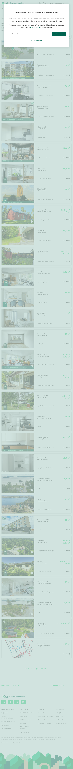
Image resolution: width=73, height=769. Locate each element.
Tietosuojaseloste (36, 40)
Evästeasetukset (36, 27)
